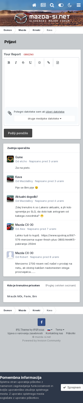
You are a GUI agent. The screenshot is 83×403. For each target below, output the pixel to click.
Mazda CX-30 (24, 224)
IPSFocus (38, 329)
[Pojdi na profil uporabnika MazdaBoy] (10, 178)
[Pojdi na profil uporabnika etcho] (10, 159)
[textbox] (41, 87)
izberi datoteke (55, 111)
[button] (8, 63)
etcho (23, 161)
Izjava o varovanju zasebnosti (25, 333)
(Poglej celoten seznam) (60, 285)
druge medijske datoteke (44, 118)
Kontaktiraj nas (54, 333)
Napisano (43, 161)
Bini (34, 296)
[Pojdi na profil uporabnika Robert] (10, 254)
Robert (24, 257)
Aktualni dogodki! (26, 196)
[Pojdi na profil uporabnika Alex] (10, 226)
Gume (19, 157)
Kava (18, 177)
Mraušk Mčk (14, 296)
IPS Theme (22, 329)
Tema (59, 329)
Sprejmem (73, 387)
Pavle (27, 296)
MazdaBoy (26, 181)
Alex (22, 228)
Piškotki (70, 333)
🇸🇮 (49, 329)
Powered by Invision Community (41, 340)
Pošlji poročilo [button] (18, 133)
